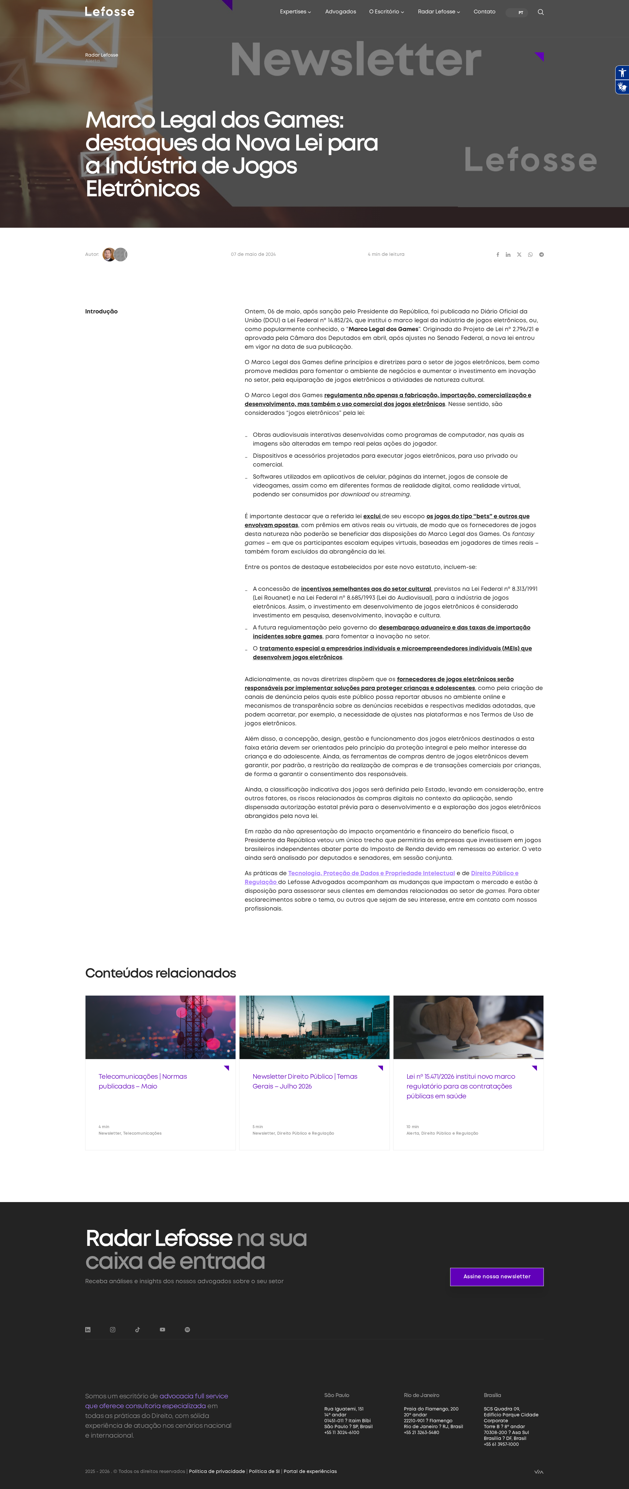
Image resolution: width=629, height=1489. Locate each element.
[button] (296, 12)
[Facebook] (498, 254)
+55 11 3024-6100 (341, 1433)
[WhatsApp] (530, 254)
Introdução (101, 311)
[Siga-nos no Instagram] (112, 1329)
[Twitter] (519, 254)
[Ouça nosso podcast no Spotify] (187, 1329)
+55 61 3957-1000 (501, 1444)
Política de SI (264, 1472)
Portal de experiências (310, 1472)
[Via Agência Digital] (539, 1471)
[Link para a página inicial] (109, 11)
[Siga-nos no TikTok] (137, 1329)
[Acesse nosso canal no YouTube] (162, 1329)
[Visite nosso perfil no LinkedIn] (87, 1329)
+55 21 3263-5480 (421, 1433)
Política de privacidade (217, 1472)
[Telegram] (541, 254)
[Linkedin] (508, 254)
